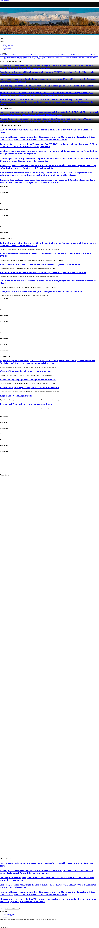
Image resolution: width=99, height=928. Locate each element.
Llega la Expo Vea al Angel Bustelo (16, 396)
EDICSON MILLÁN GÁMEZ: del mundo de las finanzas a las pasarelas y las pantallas (40, 264)
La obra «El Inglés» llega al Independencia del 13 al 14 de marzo (29, 387)
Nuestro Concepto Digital (9, 914)
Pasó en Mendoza (6, 46)
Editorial (5, 917)
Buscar (1, 38)
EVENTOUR (5, 50)
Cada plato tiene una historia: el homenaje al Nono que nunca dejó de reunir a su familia (41, 291)
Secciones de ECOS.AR (8, 915)
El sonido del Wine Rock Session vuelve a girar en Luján (26, 404)
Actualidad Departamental (8, 45)
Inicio (4, 44)
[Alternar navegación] (0, 37)
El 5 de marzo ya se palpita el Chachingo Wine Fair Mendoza (28, 379)
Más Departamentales (7, 48)
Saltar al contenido (4, 0)
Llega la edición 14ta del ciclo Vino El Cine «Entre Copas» (26, 371)
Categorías (2, 908)
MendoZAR (5, 49)
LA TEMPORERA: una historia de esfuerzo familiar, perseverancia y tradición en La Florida (43, 272)
